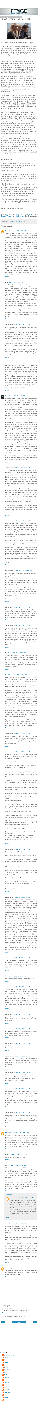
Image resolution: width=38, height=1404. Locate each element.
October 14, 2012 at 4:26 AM (17, 231)
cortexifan (7, 1392)
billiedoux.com (19, 216)
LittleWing (8, 1268)
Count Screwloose (9, 1355)
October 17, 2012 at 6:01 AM (22, 733)
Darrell (6, 1357)
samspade (7, 1400)
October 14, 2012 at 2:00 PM (22, 467)
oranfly (6, 1397)
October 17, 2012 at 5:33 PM (22, 752)
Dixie (5, 1365)
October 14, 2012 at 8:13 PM (23, 570)
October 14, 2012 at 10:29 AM (22, 363)
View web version (19, 1325)
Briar (6, 231)
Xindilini (6, 1385)
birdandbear (7, 1390)
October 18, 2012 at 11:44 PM (18, 1154)
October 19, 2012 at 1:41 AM (17, 1165)
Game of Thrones (6, 216)
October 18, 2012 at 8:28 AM (22, 1056)
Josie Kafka (7, 1370)
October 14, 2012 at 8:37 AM (22, 324)
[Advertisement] (19, 5)
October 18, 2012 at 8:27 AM (22, 1043)
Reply (7, 276)
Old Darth (7, 1375)
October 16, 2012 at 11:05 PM (18, 675)
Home (19, 1322)
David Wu (7, 1360)
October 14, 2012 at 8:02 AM (17, 282)
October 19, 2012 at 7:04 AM (25, 1198)
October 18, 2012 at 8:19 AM (22, 1014)
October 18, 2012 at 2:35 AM (22, 849)
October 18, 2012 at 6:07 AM (22, 987)
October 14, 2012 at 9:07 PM (22, 607)
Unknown (8, 1132)
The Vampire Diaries (26, 214)
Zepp (7, 396)
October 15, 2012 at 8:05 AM (22, 625)
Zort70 (6, 1387)
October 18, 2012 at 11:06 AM (22, 1072)
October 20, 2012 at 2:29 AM (17, 1224)
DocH (7, 675)
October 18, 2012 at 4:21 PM (20, 1132)
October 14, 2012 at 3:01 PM (22, 521)
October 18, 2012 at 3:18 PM (22, 1089)
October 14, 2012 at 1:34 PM (17, 396)
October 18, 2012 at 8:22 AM (22, 1029)
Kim (5, 1372)
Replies (9, 1194)
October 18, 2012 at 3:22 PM (22, 1112)
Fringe (17, 214)
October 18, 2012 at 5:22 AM (22, 957)
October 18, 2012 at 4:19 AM (22, 897)
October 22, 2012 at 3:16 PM (20, 1268)
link (2, 1312)
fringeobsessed (8, 1395)
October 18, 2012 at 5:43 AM (17, 976)
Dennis (6, 1362)
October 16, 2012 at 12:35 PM (17, 653)
